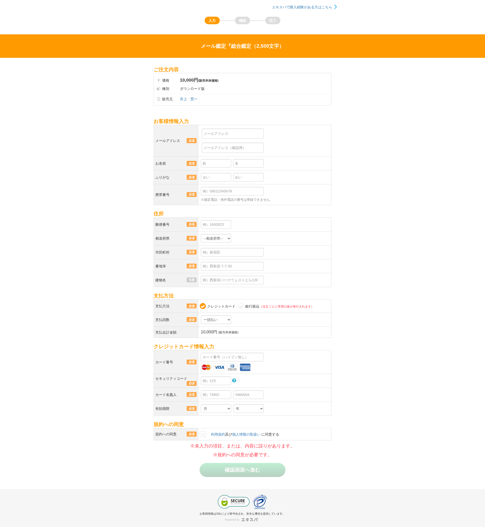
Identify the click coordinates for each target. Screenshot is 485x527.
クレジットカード (221, 306)
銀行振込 (279, 306)
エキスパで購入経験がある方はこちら (302, 7)
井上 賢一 (189, 99)
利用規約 (218, 434)
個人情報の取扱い (246, 434)
